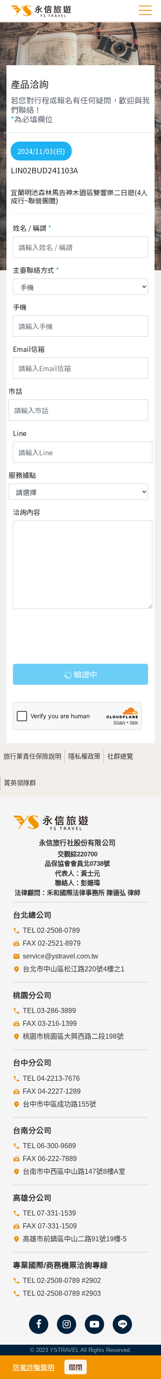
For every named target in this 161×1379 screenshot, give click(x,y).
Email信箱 (29, 349)
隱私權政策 (84, 756)
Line (20, 433)
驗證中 (84, 674)
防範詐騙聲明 (33, 1367)
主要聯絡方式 (36, 270)
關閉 (75, 1367)
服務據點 (22, 475)
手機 (20, 307)
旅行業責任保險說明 (32, 756)
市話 (15, 391)
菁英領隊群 (20, 782)
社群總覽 (120, 756)
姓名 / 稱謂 (32, 228)
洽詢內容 (26, 512)
